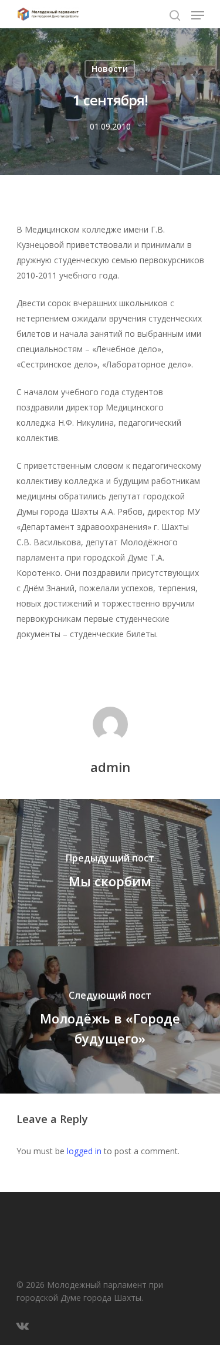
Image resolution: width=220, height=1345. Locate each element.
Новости (110, 68)
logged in (84, 1151)
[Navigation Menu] (197, 15)
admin (110, 767)
